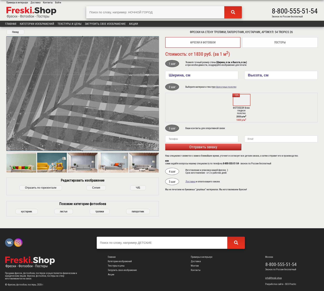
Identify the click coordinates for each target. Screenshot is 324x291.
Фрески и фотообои (202, 42)
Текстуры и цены (70, 23)
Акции (133, 23)
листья (63, 211)
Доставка (35, 2)
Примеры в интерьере (17, 2)
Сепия (96, 187)
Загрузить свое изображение (105, 23)
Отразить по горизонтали (40, 187)
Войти (58, 2)
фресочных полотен (226, 87)
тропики (99, 211)
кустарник (26, 211)
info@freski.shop (273, 278)
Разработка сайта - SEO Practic (280, 284)
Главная (10, 23)
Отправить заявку (203, 147)
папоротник (138, 211)
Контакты (48, 2)
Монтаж (195, 265)
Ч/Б (138, 187)
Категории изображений (37, 23)
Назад (15, 32)
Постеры (280, 42)
